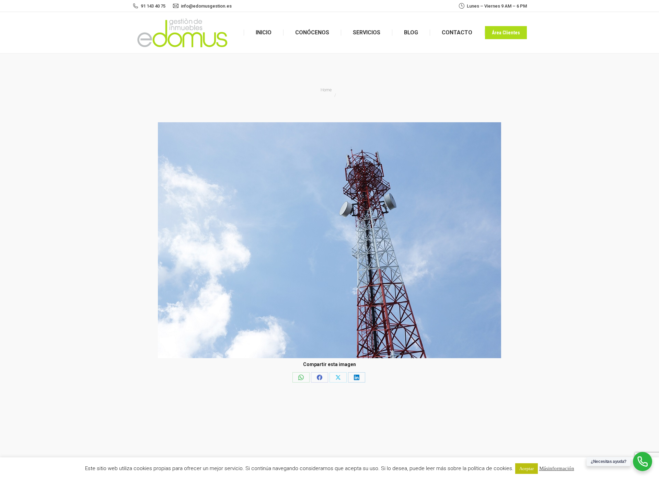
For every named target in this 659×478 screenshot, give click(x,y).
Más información (556, 468)
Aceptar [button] (526, 468)
